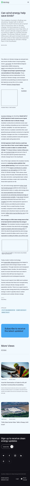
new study (20, 197)
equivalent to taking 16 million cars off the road (14, 235)
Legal (17, 479)
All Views (3, 350)
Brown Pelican (13, 150)
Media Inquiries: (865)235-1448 (5, 479)
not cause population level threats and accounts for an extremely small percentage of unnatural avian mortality (14, 195)
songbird (3, 201)
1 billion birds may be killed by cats (15, 213)
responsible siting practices (12, 262)
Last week (8, 64)
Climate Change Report (13, 84)
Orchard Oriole (10, 152)
